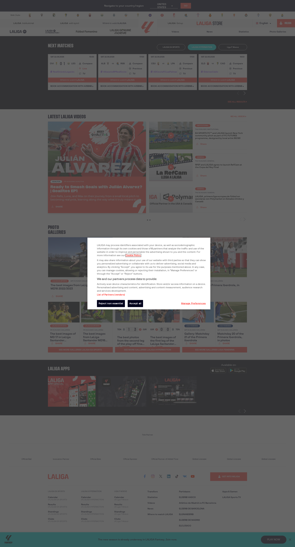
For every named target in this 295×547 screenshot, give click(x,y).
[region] (148, 273)
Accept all (135, 303)
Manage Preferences (193, 303)
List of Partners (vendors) (111, 294)
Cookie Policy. (133, 255)
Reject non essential (111, 303)
